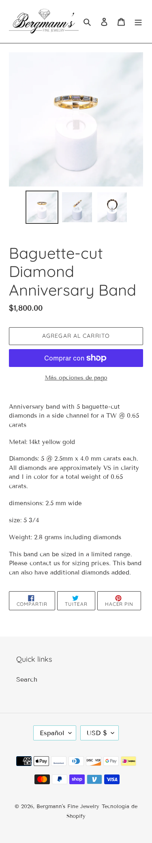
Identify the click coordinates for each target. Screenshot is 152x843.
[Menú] (138, 21)
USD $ (97, 733)
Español (52, 733)
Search (26, 679)
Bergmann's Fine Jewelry (67, 806)
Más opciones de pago (76, 377)
